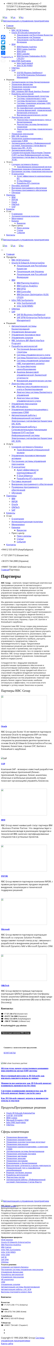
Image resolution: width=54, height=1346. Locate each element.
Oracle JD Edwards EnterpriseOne (26, 32)
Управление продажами (17, 1161)
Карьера (15, 221)
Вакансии (21, 223)
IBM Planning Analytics (27, 47)
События (21, 232)
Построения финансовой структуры (33, 96)
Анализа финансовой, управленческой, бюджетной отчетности (34, 111)
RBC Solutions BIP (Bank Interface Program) (30, 91)
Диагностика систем (21, 117)
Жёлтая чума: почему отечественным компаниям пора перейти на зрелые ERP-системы (24, 1069)
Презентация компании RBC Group (15, 1033)
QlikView (16, 68)
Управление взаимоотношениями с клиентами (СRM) (27, 139)
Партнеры (10, 195)
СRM (3, 1282)
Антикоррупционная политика (25, 216)
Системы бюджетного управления (32, 101)
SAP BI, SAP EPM (14, 1115)
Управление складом (21, 89)
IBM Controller (23, 54)
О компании (17, 214)
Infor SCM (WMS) (25, 65)
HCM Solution (7, 1239)
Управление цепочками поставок (21, 1154)
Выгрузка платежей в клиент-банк (16, 1292)
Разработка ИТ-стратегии (28, 183)
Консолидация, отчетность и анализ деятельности (28, 1165)
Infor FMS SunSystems (21, 61)
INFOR (15, 200)
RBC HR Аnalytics (20, 136)
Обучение (16, 192)
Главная (9, 25)
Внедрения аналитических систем (32, 115)
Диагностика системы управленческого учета (29, 399)
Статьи (20, 230)
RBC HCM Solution (20, 30)
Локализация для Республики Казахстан (35, 35)
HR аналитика (7, 1279)
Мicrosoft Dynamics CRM (17, 1120)
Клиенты (10, 209)
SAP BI (4, 1257)
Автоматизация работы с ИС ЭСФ (16, 1289)
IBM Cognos (11, 1118)
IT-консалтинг (18, 174)
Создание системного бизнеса (25, 164)
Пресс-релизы (23, 228)
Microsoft (5, 929)
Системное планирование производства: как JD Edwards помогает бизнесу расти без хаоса (23, 1092)
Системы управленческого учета (31, 98)
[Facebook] (7, 37)
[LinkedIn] (7, 47)
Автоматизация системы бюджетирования (30, 82)
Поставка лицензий (20, 185)
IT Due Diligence (24, 181)
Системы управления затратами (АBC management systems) (34, 104)
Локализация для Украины (29, 37)
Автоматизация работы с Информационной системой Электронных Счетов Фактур (25, 1180)
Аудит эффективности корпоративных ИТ (28, 471)
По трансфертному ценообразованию (33, 108)
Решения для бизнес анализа (19, 1172)
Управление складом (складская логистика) (25, 1142)
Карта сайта (7, 1343)
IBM (13, 197)
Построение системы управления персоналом (32, 171)
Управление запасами (16, 1158)
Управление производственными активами (31, 169)
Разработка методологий (23, 94)
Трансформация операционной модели (34, 167)
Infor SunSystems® (25, 63)
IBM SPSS (21, 51)
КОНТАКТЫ (10, 1053)
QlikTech (15, 204)
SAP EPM (5, 1259)
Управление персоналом (22, 134)
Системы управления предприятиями (22, 1339)
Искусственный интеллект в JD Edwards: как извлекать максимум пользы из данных (22, 1077)
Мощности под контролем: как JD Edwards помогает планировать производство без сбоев (26, 1084)
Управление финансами (22, 84)
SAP (13, 70)
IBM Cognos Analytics (26, 49)
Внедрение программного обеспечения (29, 188)
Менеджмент (17, 218)
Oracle (14, 202)
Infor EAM (5, 1254)
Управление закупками (16, 1156)
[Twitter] (7, 42)
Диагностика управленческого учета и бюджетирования (32, 388)
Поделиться (7, 57)
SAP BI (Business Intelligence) (29, 72)
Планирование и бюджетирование (21, 1163)
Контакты (10, 235)
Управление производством (24, 87)
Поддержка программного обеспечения (29, 190)
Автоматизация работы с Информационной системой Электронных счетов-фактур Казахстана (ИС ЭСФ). (31, 145)
